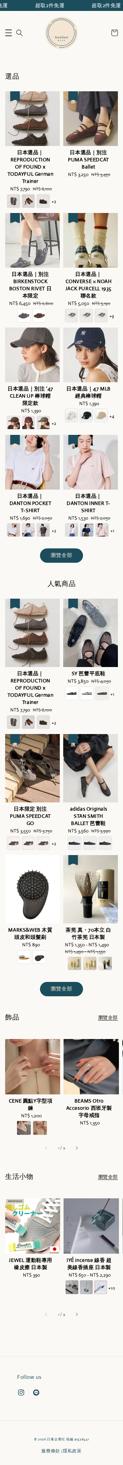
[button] (8, 32)
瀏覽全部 (61, 555)
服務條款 (50, 1451)
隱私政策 (72, 1451)
